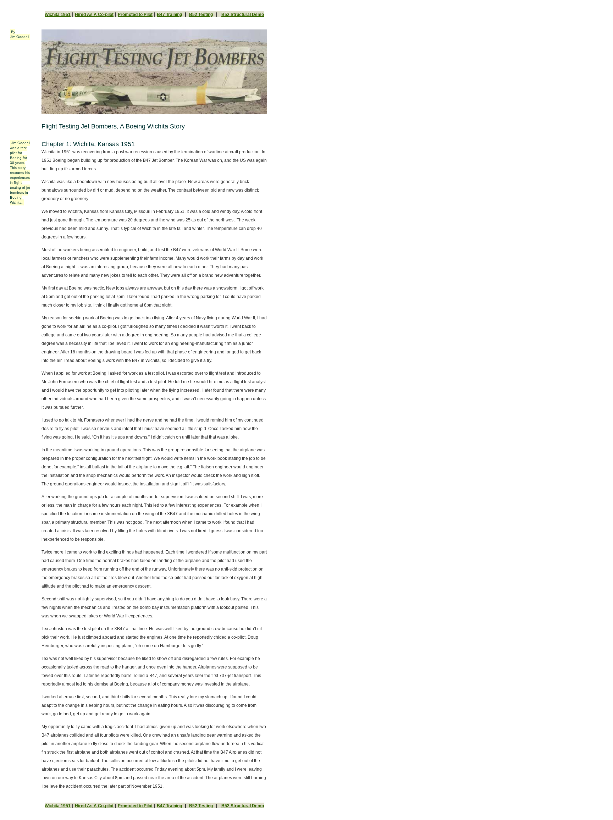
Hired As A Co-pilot (94, 14)
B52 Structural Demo (242, 14)
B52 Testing (201, 14)
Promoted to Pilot (135, 14)
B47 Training (169, 14)
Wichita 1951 (58, 14)
